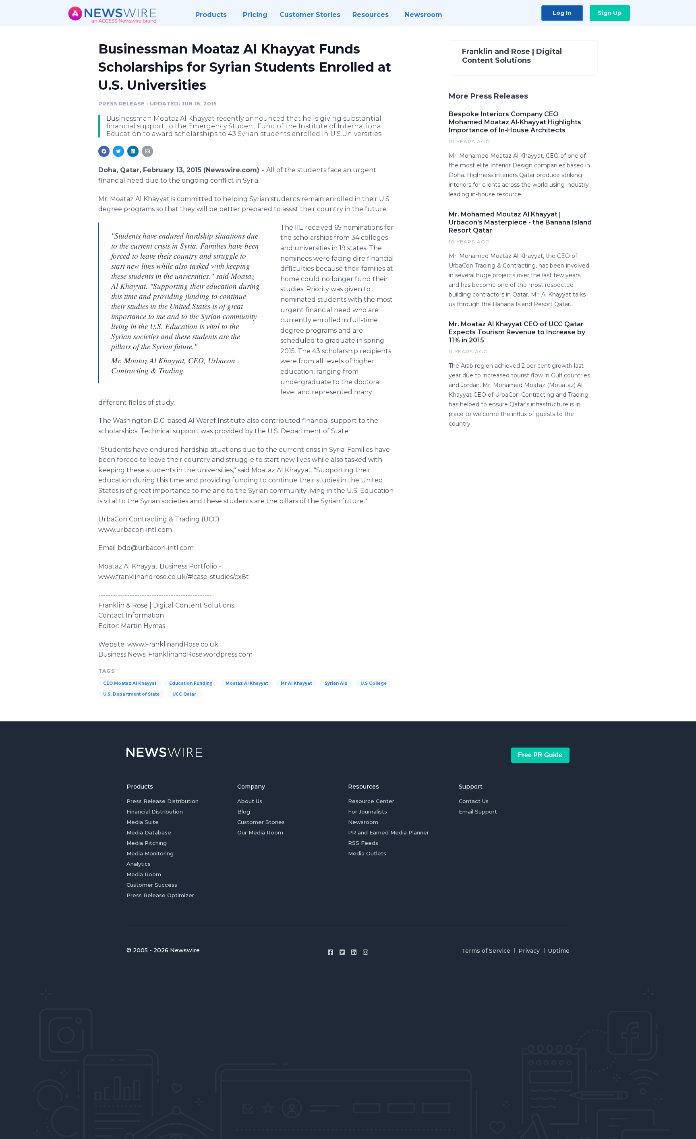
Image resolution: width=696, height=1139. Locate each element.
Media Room (143, 874)
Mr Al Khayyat (296, 683)
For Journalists (367, 811)
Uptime (559, 950)
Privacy (529, 950)
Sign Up (609, 12)
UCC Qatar (184, 694)
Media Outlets (367, 853)
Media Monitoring (150, 853)
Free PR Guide (540, 755)
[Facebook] (330, 952)
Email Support (478, 811)
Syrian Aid (336, 683)
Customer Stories (261, 822)
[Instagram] (365, 952)
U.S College (373, 683)
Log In (562, 12)
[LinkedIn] (353, 952)
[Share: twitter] (118, 151)
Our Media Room (260, 832)
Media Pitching (146, 843)
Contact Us (474, 801)
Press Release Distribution (162, 801)
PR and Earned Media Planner (388, 832)
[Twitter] (342, 952)
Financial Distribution (154, 811)
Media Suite (142, 822)
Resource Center (371, 801)
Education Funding (191, 683)
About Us (249, 801)
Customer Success (151, 885)
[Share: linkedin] (133, 151)
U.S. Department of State (131, 694)
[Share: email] (147, 151)
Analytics (138, 864)
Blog (243, 811)
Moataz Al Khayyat (247, 683)
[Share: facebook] (104, 151)
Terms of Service (486, 950)
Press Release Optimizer (160, 895)
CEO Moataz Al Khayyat (129, 683)
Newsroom (363, 822)
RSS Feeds (363, 843)
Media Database (148, 832)
